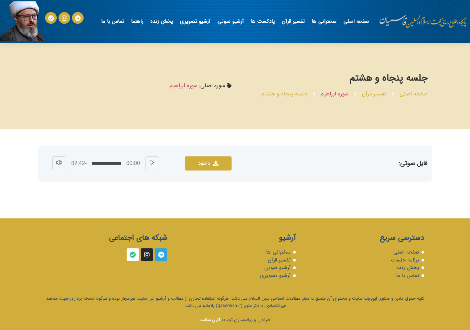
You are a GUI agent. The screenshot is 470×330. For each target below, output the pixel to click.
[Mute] (59, 163)
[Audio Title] (106, 163)
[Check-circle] (51, 18)
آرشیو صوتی (230, 21)
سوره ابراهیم (335, 94)
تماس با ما (112, 21)
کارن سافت (210, 319)
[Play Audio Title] (152, 163)
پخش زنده (161, 21)
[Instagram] (64, 18)
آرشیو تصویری (195, 21)
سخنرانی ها (324, 21)
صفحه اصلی (356, 21)
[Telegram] (78, 18)
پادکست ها (263, 21)
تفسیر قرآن (293, 21)
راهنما (137, 21)
